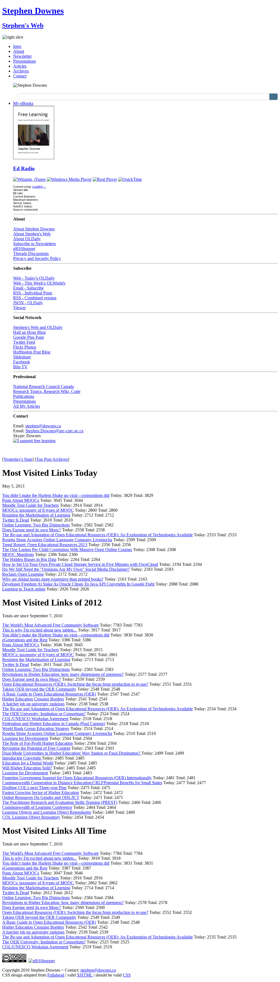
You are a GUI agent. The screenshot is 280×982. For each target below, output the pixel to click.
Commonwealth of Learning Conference (37, 807)
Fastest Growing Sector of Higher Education (40, 792)
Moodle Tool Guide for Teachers (30, 505)
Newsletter (22, 56)
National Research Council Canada (43, 386)
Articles (20, 66)
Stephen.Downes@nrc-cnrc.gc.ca (54, 430)
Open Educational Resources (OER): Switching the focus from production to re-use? (75, 684)
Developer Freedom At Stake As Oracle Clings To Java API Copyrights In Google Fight (78, 584)
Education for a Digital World (27, 763)
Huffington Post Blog (31, 352)
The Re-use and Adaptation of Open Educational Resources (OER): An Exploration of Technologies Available (97, 534)
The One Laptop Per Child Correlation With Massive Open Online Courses (67, 549)
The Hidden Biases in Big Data (29, 559)
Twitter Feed (24, 342)
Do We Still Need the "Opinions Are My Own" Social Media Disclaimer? (66, 569)
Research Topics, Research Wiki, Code (46, 391)
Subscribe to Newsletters (34, 243)
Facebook (21, 362)
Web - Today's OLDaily (34, 278)
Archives (21, 71)
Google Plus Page (28, 337)
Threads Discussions (31, 253)
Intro (17, 46)
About (18, 51)
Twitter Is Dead (15, 520)
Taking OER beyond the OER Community (39, 689)
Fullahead (55, 975)
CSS (127, 975)
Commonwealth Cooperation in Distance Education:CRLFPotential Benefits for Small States (82, 782)
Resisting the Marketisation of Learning (36, 515)
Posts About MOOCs (20, 500)
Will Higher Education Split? (27, 768)
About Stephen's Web (32, 233)
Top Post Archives (52, 459)
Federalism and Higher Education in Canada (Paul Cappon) (53, 723)
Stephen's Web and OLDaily (38, 327)
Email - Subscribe (28, 288)
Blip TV (20, 366)
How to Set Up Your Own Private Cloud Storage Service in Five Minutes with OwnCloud (80, 564)
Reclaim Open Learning (23, 574)
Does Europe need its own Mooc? (31, 530)
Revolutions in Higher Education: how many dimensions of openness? (63, 674)
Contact (20, 76)
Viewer (19, 307)
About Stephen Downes (34, 229)
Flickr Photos (24, 347)
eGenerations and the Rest (24, 640)
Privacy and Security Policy (37, 258)
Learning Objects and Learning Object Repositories (46, 812)
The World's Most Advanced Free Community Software (50, 625)
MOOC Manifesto (18, 554)
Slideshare (22, 357)
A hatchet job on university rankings (33, 704)
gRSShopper (24, 248)
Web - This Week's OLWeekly (39, 283)
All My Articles (26, 406)
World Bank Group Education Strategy (35, 728)
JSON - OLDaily (28, 302)
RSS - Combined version (34, 298)
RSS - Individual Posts (32, 293)
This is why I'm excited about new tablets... (39, 630)
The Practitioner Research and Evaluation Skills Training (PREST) (59, 802)
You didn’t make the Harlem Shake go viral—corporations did (55, 495)
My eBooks (23, 103)
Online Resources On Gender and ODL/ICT (40, 797)
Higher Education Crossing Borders (33, 699)
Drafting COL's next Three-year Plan (34, 787)
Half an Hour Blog (29, 332)
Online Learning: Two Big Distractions (36, 525)
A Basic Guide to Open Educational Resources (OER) (49, 694)
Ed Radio (24, 168)
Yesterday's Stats (18, 459)
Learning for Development (25, 738)
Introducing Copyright (22, 758)
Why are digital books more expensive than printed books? (52, 579)
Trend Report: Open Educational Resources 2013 (44, 544)
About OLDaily (27, 238)
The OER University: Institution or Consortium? (44, 713)
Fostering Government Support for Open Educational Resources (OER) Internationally (77, 777)
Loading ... (39, 186)
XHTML (84, 975)
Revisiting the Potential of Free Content (36, 748)
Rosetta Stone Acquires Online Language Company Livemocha (57, 539)
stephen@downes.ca (43, 426)
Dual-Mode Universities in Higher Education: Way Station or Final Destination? (71, 753)
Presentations (24, 61)
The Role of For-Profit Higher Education (37, 743)
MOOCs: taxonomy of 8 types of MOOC (38, 510)
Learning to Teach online (23, 589)
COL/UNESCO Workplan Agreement (35, 718)
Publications (23, 396)
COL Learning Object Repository (31, 817)
